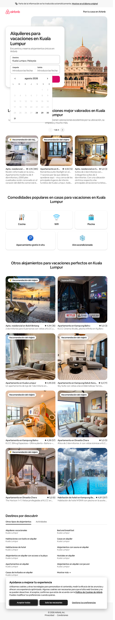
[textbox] (22, 70)
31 (15, 118)
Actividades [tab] (41, 521)
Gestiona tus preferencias (84, 602)
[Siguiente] (62, 130)
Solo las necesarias (53, 602)
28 (37, 112)
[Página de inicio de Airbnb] (13, 11)
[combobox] (35, 60)
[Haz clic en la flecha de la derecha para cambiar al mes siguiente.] (47, 78)
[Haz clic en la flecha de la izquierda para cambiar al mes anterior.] (15, 78)
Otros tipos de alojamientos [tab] (18, 521)
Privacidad (49, 615)
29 (42, 112)
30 (48, 112)
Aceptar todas (23, 602)
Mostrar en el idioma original (85, 3)
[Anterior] (50, 130)
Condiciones (62, 615)
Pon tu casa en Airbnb (94, 11)
